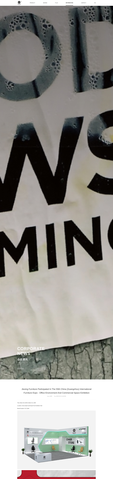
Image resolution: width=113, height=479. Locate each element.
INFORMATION (20, 368)
